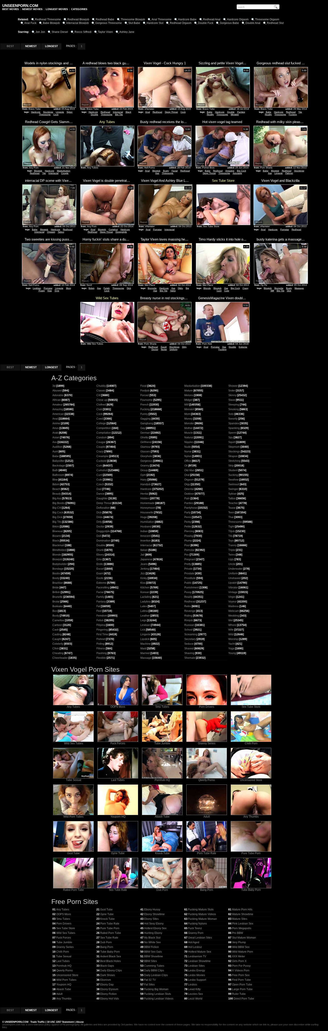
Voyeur (232, 601)
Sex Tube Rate (118, 889)
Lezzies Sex (195, 993)
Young (232, 653)
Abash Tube (162, 816)
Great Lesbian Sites (200, 937)
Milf (272, 290)
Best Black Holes (110, 961)
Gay (142, 428)
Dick (129, 288)
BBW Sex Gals (153, 951)
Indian (144, 531)
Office (187, 460)
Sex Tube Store (251, 706)
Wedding (233, 615)
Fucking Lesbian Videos (158, 998)
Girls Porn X (239, 961)
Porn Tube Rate (206, 853)
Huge (143, 517)
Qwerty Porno (206, 780)
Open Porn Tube (242, 984)
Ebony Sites (151, 918)
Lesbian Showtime (199, 961)
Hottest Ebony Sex (155, 928)
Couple (65, 173)
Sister (231, 390)
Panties (241, 112)
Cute (226, 290)
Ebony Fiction (108, 993)
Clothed (101, 404)
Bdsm (91, 288)
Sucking (233, 475)
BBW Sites (150, 961)
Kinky (143, 578)
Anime (56, 423)
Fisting (100, 643)
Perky (187, 521)
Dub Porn (162, 889)
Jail (142, 554)
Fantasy (101, 601)
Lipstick (144, 639)
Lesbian (37, 288)
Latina (144, 611)
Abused (57, 390)
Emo (99, 559)
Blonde (207, 288)
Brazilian (57, 582)
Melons (188, 395)
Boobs (56, 573)
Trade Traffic (38, 1022)
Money (188, 418)
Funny (144, 414)
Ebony (100, 554)
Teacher (233, 503)
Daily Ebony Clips (111, 970)
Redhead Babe (105, 19)
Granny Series (206, 743)
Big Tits (119, 114)
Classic (100, 390)
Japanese (146, 559)
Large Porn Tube (242, 989)
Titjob (231, 531)
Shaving (189, 653)
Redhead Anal (211, 19)
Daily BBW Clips (154, 970)
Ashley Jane (126, 31)
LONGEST (51, 46)
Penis (187, 517)
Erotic (99, 564)
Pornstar (157, 229)
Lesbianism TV (197, 956)
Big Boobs (58, 503)
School (188, 629)
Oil (186, 465)
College (101, 423)
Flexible (101, 657)
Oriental (189, 489)
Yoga (231, 648)
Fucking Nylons (197, 923)
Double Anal (252, 23)
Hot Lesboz (195, 947)
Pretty (187, 564)
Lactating (146, 596)
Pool (187, 545)
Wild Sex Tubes (73, 743)
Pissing (188, 535)
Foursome (146, 400)
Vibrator (233, 587)
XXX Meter (238, 956)
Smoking (233, 409)
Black (128, 112)
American (58, 414)
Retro (187, 606)
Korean (144, 592)
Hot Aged (193, 942)
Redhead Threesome (48, 19)
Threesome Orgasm (267, 19)
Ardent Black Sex (110, 956)
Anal (147, 112)
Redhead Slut (275, 23)
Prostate (189, 573)
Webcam (233, 611)
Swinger (233, 489)
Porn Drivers (206, 706)
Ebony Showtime (154, 914)
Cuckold (101, 460)
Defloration (103, 507)
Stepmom (234, 446)
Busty (166, 170)
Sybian (232, 493)
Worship (233, 639)
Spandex (233, 423)
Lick (142, 629)
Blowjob (38, 170)
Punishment (191, 587)
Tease (232, 507)
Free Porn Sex (240, 975)
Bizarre (56, 535)
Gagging (145, 418)
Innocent (145, 535)
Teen (231, 512)
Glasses (145, 451)
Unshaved (234, 578)
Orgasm (51, 232)
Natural (188, 437)
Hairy (143, 479)
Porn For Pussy (241, 965)
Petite (187, 526)
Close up (101, 400)
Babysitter (58, 460)
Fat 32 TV (150, 979)
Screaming (190, 634)
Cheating (58, 653)
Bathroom (58, 475)
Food (143, 385)
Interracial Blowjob (77, 23)
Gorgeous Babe (229, 23)
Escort (100, 568)
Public (188, 582)
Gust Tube (73, 853)
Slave (231, 400)
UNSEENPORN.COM (16, 1022)
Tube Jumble (162, 743)
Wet (230, 620)
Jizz (142, 573)
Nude (187, 446)
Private (188, 568)
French (144, 404)
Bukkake (57, 606)
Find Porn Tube (241, 979)
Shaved (189, 648)
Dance (100, 493)
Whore (232, 625)
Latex (143, 606)
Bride (55, 587)
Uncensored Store (251, 780)
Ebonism (105, 979)
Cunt (219, 290)
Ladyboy (145, 601)
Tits (300, 112)
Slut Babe (134, 23)
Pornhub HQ (162, 780)
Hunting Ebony (153, 933)
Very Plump (239, 942)
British (56, 592)
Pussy (42, 290)
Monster (189, 423)
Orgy (187, 484)
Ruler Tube (239, 993)
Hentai (144, 493)
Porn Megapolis (241, 928)
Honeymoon (147, 507)
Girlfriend (146, 442)
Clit (98, 395)
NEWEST (31, 46)
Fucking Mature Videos (202, 914)
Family (100, 596)
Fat (98, 606)
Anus (55, 428)
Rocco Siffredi (83, 31)
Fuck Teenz (195, 928)
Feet (99, 611)
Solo (231, 414)
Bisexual (57, 531)
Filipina (100, 625)
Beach (56, 489)
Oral (186, 475)
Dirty (184, 347)
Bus (54, 611)
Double (94, 114)
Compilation (103, 432)
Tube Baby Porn (251, 889)
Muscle (188, 432)
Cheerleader (60, 657)
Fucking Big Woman (156, 989)
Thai (231, 517)
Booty (55, 578)
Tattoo (61, 232)
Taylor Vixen (105, 31)
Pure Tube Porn (251, 853)
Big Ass (56, 498)
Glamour (145, 446)
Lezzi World (195, 998)
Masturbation (63, 170)
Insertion (145, 540)
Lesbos (192, 984)
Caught (56, 639)
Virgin (231, 596)
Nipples (189, 442)
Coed (99, 418)
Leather (145, 615)
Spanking (234, 428)
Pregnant (189, 559)
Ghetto (144, 437)
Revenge (189, 611)
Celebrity (57, 643)
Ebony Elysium (109, 989)
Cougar (101, 442)
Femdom (101, 615)
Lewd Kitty (194, 989)
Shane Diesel (60, 31)
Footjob (144, 390)
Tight (231, 526)
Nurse (164, 349)
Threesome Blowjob (133, 19)
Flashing (101, 653)
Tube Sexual (73, 780)
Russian (189, 625)
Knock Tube (162, 853)
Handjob (145, 484)
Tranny (232, 545)
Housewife (146, 512)
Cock (55, 114)
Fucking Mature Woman (202, 918)
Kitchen (144, 587)
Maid (143, 648)
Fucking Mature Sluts (201, 909)
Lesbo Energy (196, 970)
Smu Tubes (162, 706)
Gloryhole (146, 456)
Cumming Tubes (154, 965)
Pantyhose (190, 507)
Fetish (107, 288)
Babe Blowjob (51, 23)
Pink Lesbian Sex (242, 923)
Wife (231, 629)
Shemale (189, 657)
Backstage (58, 465)
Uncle (231, 564)
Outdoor (189, 493)
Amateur (57, 404)
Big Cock (241, 170)
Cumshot (113, 229)
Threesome (45, 114)
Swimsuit (233, 484)
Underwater (235, 568)
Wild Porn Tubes (73, 816)
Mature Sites (239, 918)
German (145, 432)
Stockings (48, 112)
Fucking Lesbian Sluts (157, 993)
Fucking (293, 114)
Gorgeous (146, 460)
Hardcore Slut (155, 23)
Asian (55, 437)
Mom (68, 288)
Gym (143, 475)
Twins (173, 290)
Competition (103, 428)
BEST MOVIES (10, 9)
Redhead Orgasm (180, 23)
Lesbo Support (197, 979)
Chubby (101, 385)
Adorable (237, 173)
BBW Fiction (151, 947)
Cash (55, 629)
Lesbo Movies (196, 975)
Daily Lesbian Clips (156, 975)
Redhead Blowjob (78, 19)
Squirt (164, 347)
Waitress (233, 606)
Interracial (118, 112)
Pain (187, 498)
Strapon (233, 456)
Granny (144, 465)
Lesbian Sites (196, 965)
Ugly (231, 559)
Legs (143, 620)
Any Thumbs (251, 816)
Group (144, 470)
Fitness (100, 648)
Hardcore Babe (187, 19)
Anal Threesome (162, 19)
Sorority (233, 418)
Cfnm (55, 648)
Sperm (232, 432)
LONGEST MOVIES (57, 9)
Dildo (180, 288)
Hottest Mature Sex (199, 951)
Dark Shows (107, 975)
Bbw (55, 479)
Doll (98, 535)
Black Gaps (107, 965)
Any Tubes (73, 706)
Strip (231, 465)
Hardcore (35, 112)
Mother (188, 428)
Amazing (229, 170)
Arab (55, 432)
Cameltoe (58, 620)
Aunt (55, 451)
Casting (57, 634)
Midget (188, 400)
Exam (99, 573)
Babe (209, 112)
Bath (55, 470)
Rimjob (188, 620)
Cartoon (57, 625)
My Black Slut (152, 937)
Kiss (50, 290)
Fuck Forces (117, 743)
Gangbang (146, 423)
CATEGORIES (79, 9)
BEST (10, 46)
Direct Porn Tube (244, 998)
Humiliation (147, 521)
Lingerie (60, 112)
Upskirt (232, 582)
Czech (100, 484)
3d (54, 385)
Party (187, 512)
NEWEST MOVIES (32, 9)
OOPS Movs (117, 706)
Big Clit (56, 507)
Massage (299, 288)
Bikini (55, 526)
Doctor (155, 349)
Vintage (233, 592)
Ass (157, 173)
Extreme (243, 347)
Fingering (102, 629)
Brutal (56, 601)
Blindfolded (59, 550)
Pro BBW (237, 933)
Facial (175, 170)
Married (145, 653)
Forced (144, 395)
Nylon (70, 112)
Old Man (189, 470)
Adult (206, 816)
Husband (146, 526)
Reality (210, 114)
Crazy (245, 288)
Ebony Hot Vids (109, 998)
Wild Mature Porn (242, 951)
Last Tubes (118, 780)
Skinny (232, 395)
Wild (231, 634)
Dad (99, 489)
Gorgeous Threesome (108, 23)
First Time (102, 634)
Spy (230, 437)
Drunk (100, 550)
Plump (188, 540)
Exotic (100, 578)
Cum (99, 465)
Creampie (102, 456)
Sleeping (233, 404)
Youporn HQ (117, 816)
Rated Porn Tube (73, 889)
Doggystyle (121, 232)
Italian (144, 550)
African (56, 400)
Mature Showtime (242, 914)
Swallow (233, 479)
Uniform (173, 349)
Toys (56, 290)
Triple (231, 550)
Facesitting (103, 587)
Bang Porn (206, 889)
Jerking (144, 568)
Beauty (56, 493)
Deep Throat (171, 112)
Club (99, 409)
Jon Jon (40, 31)
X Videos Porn (240, 970)
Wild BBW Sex (240, 947)
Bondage (58, 568)
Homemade (147, 503)
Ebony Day (107, 984)
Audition (57, 446)
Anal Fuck (30, 23)
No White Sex (152, 942)
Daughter (102, 498)
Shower (233, 385)
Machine (145, 643)
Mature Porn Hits (242, 909)
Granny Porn (195, 933)
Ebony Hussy (152, 909)
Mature (188, 390)
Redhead (105, 112)
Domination (103, 540)
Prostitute (190, 578)
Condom (101, 437)
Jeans (144, 564)
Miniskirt (235, 114)
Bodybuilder (59, 564)
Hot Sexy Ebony (154, 923)
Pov (186, 554)
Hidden (144, 498)
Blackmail (58, 545)
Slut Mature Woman (244, 937)
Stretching (234, 460)
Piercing (189, 531)
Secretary (190, 639)
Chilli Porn (251, 743)
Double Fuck (205, 23)
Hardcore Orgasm (238, 19)
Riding (188, 615)
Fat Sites (149, 984)
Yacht (231, 643)
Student (233, 470)
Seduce (189, 643)
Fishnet (289, 173)
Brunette (152, 288)
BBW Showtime (153, 956)
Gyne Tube (118, 853)
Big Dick (57, 517)
